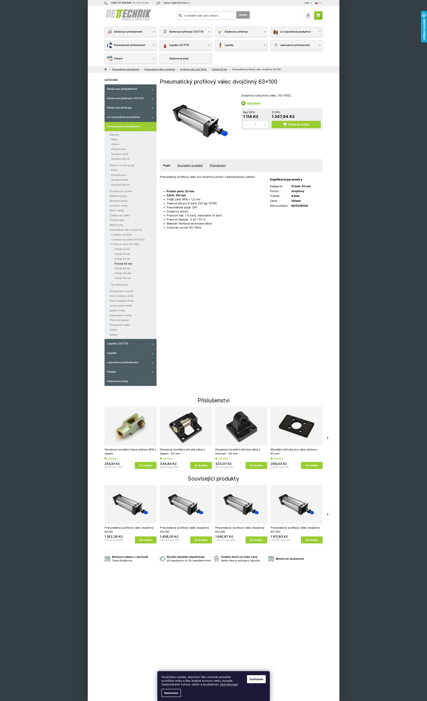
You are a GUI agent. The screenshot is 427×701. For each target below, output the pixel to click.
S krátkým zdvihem (121, 234)
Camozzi (114, 134)
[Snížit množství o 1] (247, 124)
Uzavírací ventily (119, 205)
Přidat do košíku (298, 124)
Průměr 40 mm (122, 254)
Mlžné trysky (116, 224)
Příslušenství (218, 165)
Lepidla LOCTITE (117, 343)
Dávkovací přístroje (119, 107)
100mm (296, 201)
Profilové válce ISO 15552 (125, 244)
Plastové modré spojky (122, 165)
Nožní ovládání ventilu (122, 300)
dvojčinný (297, 191)
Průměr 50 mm (122, 258)
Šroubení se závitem (121, 191)
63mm (295, 196)
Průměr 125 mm (123, 278)
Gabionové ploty (117, 381)
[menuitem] (131, 32)
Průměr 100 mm (123, 273)
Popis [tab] (166, 165)
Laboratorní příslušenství (122, 362)
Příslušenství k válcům (121, 291)
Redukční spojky (119, 200)
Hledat (243, 14)
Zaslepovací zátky (120, 215)
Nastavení (171, 693)
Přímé (114, 139)
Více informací (229, 684)
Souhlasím (256, 679)
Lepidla (111, 353)
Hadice (113, 334)
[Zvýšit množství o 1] (264, 124)
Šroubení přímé (119, 154)
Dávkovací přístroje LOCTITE (125, 98)
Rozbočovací (118, 149)
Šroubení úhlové (120, 158)
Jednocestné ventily (121, 305)
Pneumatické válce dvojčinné (126, 229)
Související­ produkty (190, 165)
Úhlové (115, 144)
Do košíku (145, 465)
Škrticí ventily (117, 210)
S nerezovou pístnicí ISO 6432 (128, 239)
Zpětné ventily (117, 310)
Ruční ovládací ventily (122, 295)
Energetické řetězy (120, 324)
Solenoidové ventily (121, 315)
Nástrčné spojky (118, 195)
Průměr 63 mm (123, 263)
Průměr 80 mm (122, 268)
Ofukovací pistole (119, 320)
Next (327, 437)
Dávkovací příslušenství (122, 88)
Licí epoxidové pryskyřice (123, 117)
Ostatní (113, 329)
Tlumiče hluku (117, 220)
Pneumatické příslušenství (123, 126)
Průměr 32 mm (122, 249)
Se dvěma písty (119, 284)
